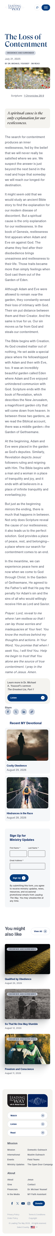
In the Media (13, 1194)
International (13, 1154)
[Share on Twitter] (16, 712)
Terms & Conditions (37, 1214)
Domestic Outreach (37, 1149)
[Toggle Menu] (46, 7)
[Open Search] (37, 7)
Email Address (17, 860)
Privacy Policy (13, 1214)
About (10, 1179)
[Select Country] (34, 1227)
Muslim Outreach (36, 1154)
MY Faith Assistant (37, 1194)
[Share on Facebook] (8, 712)
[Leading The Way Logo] (14, 7)
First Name (15, 848)
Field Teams (33, 1159)
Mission (11, 1149)
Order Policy (12, 1218)
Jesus (30, 1179)
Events (10, 1159)
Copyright (33, 1218)
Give (9, 1184)
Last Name (33, 848)
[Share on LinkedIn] (24, 712)
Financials (12, 1189)
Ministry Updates (15, 1164)
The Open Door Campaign (40, 1164)
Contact (31, 1184)
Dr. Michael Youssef (37, 1189)
